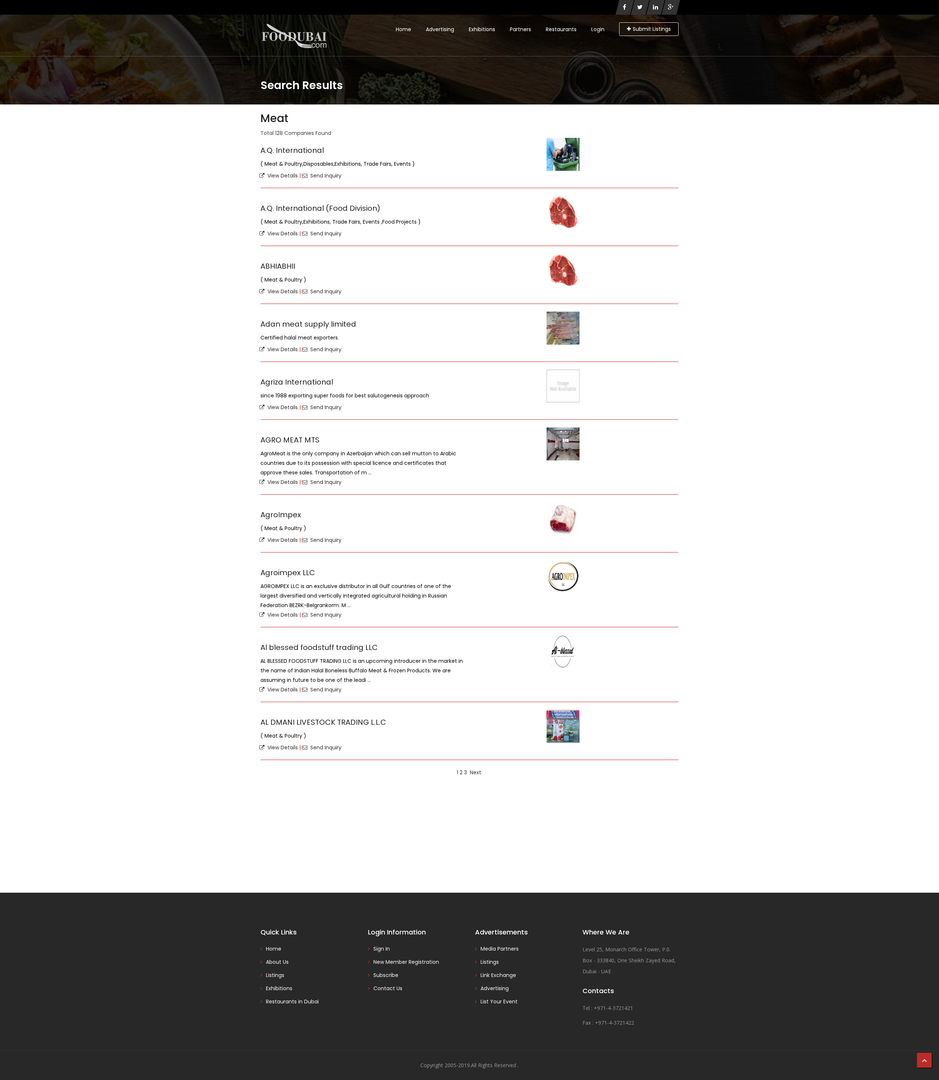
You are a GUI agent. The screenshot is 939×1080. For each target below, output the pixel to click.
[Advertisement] (469, 834)
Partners (520, 29)
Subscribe (385, 975)
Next (475, 772)
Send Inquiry (324, 175)
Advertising (440, 29)
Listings (275, 975)
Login (597, 29)
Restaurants (561, 29)
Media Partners (500, 948)
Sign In (381, 948)
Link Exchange (498, 975)
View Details (281, 175)
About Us (277, 962)
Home (403, 29)
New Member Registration (406, 962)
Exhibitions (482, 29)
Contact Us (387, 988)
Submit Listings (652, 29)
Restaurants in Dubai (292, 1001)
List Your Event (499, 1001)
